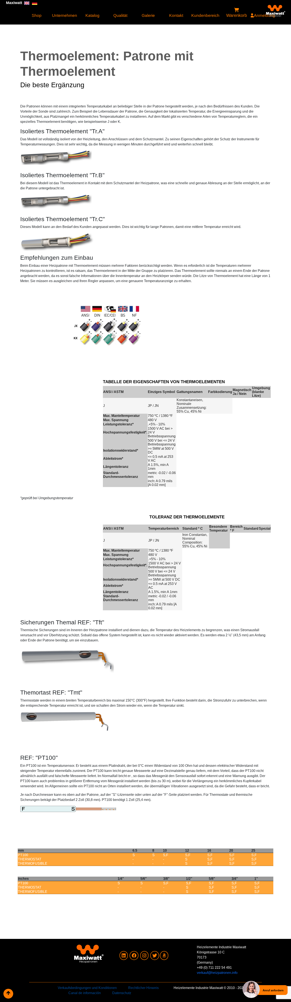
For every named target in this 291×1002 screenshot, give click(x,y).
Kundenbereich (204, 15)
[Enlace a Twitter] (154, 956)
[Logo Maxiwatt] (275, 7)
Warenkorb (236, 15)
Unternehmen (64, 15)
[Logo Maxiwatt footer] (58, 954)
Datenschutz (121, 993)
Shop (37, 15)
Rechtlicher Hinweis (143, 988)
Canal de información (84, 993)
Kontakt (176, 15)
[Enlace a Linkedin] (124, 956)
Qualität (120, 15)
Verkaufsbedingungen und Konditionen (87, 988)
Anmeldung (264, 15)
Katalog (92, 15)
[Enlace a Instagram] (144, 956)
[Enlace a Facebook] (134, 956)
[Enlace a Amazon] (164, 956)
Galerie (148, 15)
